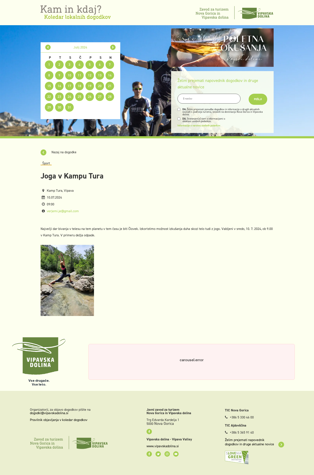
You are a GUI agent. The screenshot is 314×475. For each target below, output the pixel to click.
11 (79, 75)
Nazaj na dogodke (63, 152)
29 (49, 107)
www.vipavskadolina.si (163, 446)
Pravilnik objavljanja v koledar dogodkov (58, 420)
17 (69, 86)
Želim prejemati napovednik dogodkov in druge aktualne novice (249, 442)
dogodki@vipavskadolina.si (49, 413)
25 (79, 96)
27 (99, 96)
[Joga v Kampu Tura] (67, 280)
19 (89, 86)
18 (79, 86)
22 (49, 96)
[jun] (48, 47)
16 (59, 86)
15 (49, 86)
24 (69, 96)
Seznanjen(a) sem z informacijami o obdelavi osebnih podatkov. (203, 120)
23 (59, 96)
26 (89, 96)
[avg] (113, 47)
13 (99, 75)
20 (99, 86)
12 (89, 75)
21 (110, 86)
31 (69, 107)
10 (69, 75)
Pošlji (258, 99)
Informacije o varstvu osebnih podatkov (199, 125)
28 (110, 96)
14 (110, 75)
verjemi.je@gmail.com (63, 211)
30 (59, 107)
